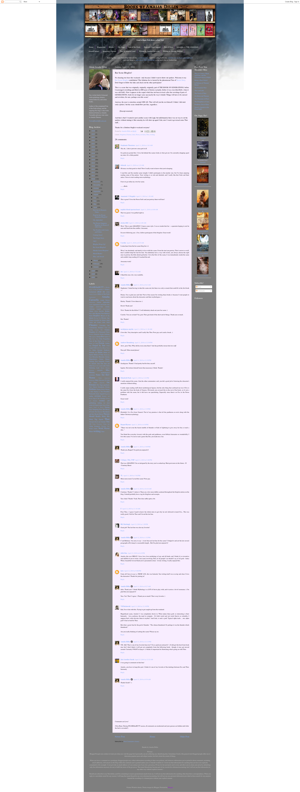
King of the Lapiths (97, 366)
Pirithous (92, 389)
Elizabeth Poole (126, 378)
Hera (90, 357)
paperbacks (106, 385)
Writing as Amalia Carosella (149, 51)
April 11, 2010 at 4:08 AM (137, 223)
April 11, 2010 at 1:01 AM (144, 145)
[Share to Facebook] (152, 131)
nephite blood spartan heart (130, 209)
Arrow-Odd (99, 307)
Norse (138, 134)
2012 (93, 172)
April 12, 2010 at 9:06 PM (132, 571)
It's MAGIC (92, 363)
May (95, 204)
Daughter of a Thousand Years (99, 332)
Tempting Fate (97, 409)
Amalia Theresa (105, 300)
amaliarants (92, 302)
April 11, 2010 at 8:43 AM (142, 285)
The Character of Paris (202, 99)
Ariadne (91, 307)
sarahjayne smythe (127, 329)
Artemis (107, 307)
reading (91, 396)
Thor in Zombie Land (127, 51)
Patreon (95, 387)
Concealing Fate (104, 325)
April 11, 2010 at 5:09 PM (141, 447)
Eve (102, 336)
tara (122, 571)
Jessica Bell (124, 223)
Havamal (99, 350)
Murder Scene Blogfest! (101, 250)
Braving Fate (97, 318)
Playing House (101, 389)
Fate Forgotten (104, 339)
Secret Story (181, 80)
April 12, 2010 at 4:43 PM (136, 553)
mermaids (100, 370)
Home (91, 47)
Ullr (90, 424)
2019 (93, 150)
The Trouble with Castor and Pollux (101, 231)
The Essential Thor (201, 88)
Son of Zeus (168, 47)
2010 (93, 179)
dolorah (123, 165)
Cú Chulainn (105, 330)
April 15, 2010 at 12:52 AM (144, 659)
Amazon (203, 138)
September (97, 191)
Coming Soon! (98, 235)
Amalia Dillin (125, 285)
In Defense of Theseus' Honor (202, 84)
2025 (93, 134)
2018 (93, 153)
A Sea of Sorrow (98, 289)
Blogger (170, 787)
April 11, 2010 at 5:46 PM (143, 460)
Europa (99, 336)
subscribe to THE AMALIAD (145, 60)
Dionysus (96, 334)
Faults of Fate (106, 341)
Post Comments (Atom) (131, 741)
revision (143, 134)
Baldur (107, 311)
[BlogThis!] (148, 131)
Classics (93, 325)
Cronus (96, 330)
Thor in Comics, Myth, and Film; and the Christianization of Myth (203, 75)
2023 (93, 137)
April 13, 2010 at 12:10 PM (140, 606)
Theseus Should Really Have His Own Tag (99, 417)
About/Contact (93, 51)
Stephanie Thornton (128, 145)
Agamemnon (92, 297)
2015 (93, 163)
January (96, 267)
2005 (93, 277)
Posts (199, 287)
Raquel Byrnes (126, 424)
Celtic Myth (106, 322)
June (95, 201)
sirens (100, 405)
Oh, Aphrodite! (98, 220)
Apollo (90, 304)
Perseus (107, 387)
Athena (91, 311)
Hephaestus (107, 355)
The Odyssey (98, 412)
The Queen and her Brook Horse (99, 413)
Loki (133, 134)
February (97, 264)
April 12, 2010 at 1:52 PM (141, 537)
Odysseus (101, 380)
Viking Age (106, 424)
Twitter (91, 121)
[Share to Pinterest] (154, 131)
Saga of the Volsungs (99, 398)
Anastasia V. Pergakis (128, 196)
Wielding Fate (105, 426)
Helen (100, 352)
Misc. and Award (98, 256)
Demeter (91, 334)
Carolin (123, 243)
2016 (93, 160)
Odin (96, 380)
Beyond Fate (100, 313)
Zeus (102, 431)
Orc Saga (121, 47)
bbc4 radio (92, 313)
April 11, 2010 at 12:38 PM (142, 360)
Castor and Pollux (95, 322)
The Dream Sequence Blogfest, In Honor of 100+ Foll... (101, 225)
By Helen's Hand (105, 320)
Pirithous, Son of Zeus (202, 104)
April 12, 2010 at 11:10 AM (131, 509)
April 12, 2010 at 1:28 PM (139, 524)
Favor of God (93, 343)
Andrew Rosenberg (127, 342)
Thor (147, 134)
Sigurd (97, 405)
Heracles (95, 357)
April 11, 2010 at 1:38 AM (144, 196)
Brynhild (96, 320)
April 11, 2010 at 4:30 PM (139, 424)
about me (101, 291)
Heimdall (91, 352)
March (96, 260)
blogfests (123, 134)
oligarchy (102, 382)
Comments (201, 291)
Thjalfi (101, 419)
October (96, 188)
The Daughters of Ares (202, 102)
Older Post (184, 736)
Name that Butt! (103, 374)
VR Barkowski (126, 606)
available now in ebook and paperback (180, 58)
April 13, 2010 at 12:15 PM (142, 642)
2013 (93, 169)
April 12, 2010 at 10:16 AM (142, 489)
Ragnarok (107, 394)
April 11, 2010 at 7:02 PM (131, 475)
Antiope (99, 302)
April (95, 207)
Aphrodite (106, 302)
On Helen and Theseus (202, 96)
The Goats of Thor (200, 93)
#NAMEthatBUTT (96, 287)
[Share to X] (150, 131)
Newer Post (120, 736)
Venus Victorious (97, 424)
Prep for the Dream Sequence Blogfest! (100, 216)
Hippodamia (93, 359)
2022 (93, 140)
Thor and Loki (199, 90)
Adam (108, 292)
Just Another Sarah (127, 659)
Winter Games (93, 428)
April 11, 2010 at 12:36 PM (143, 342)
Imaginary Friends (109, 51)
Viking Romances (94, 426)
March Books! (97, 253)
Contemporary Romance (96, 327)
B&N (206, 184)
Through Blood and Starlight (97, 422)
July (95, 198)
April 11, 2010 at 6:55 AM (135, 243)
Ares (108, 304)
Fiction (129, 134)
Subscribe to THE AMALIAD (187, 47)
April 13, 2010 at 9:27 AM (142, 586)
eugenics (94, 336)
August (96, 194)
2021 (93, 144)
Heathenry (107, 350)
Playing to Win (98, 391)
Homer (101, 359)
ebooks (102, 334)
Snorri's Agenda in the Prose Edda (202, 108)
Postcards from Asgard (152, 47)
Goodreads (102, 121)
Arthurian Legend (95, 309)
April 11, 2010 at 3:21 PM (140, 378)
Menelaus (91, 370)
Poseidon (107, 391)
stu (122, 271)
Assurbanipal (106, 309)
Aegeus (91, 294)
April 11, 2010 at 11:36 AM (143, 329)
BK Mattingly (125, 524)
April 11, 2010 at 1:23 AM (135, 165)
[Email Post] (141, 131)
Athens (96, 311)
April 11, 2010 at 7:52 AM (132, 272)
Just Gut (100, 363)
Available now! (203, 209)
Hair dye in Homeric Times (99, 211)
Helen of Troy (98, 355)
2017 (93, 156)
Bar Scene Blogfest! (99, 247)
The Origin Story (98, 238)
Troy (108, 421)
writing (152, 134)
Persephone (101, 387)
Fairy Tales (95, 339)
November (97, 185)
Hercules (102, 357)
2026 (93, 131)
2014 (93, 166)
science (102, 400)
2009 (93, 271)
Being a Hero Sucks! (201, 80)
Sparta (90, 407)
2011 (93, 176)
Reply (122, 158)
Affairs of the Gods (103, 294)
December (97, 182)
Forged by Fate (99, 345)
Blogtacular (101, 47)
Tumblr (96, 121)
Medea (102, 368)
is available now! (143, 58)
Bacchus (101, 311)
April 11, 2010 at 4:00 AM (149, 209)
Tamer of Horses (99, 407)
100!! (95, 241)
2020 (93, 147)
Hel (96, 352)
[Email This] (145, 131)
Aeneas (95, 294)
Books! (111, 47)
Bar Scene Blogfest (121, 80)
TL (122, 475)
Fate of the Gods (134, 47)
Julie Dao (124, 553)
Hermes (107, 357)
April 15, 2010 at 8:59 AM (142, 679)
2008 (93, 274)
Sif (94, 405)
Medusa (108, 368)
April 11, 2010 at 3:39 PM (141, 409)
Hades (94, 350)
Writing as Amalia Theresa (172, 51)
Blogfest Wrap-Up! (99, 244)
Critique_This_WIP (127, 460)
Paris (90, 387)
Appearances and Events (100, 304)
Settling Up (101, 403)
